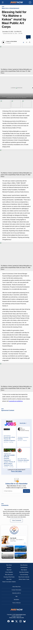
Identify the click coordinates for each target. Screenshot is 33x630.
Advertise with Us (16, 593)
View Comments (16, 520)
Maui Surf (9, 569)
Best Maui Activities (24, 572)
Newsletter (16, 599)
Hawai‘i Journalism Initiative (9, 581)
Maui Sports (24, 569)
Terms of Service (16, 602)
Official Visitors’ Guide (24, 579)
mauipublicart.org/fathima (16, 401)
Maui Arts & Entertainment (10, 8)
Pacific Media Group (21, 614)
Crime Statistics (9, 572)
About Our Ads (20, 617)
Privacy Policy (12, 617)
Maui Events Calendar (24, 577)
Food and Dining (24, 574)
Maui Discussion (9, 574)
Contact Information (16, 589)
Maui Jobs (9, 579)
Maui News (9, 565)
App (16, 596)
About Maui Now (16, 586)
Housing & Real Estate (9, 577)
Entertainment (24, 567)
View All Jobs (23, 423)
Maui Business (23, 565)
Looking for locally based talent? (16, 470)
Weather (9, 567)
